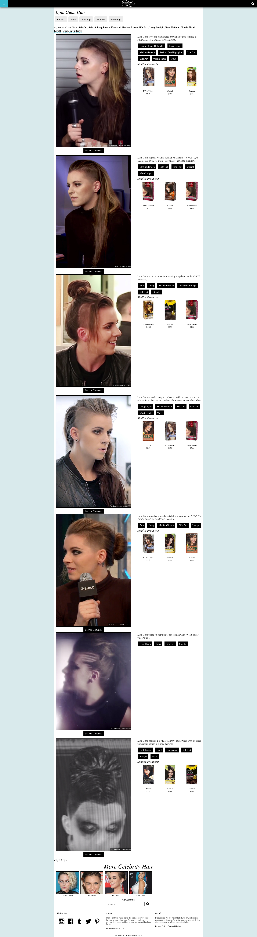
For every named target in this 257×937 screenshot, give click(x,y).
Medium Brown (130, 27)
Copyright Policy (174, 926)
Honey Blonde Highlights (152, 46)
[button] (4, 3)
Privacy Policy (161, 926)
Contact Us (119, 928)
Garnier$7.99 (170, 325)
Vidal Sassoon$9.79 (192, 446)
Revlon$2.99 (170, 207)
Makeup (86, 19)
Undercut (116, 27)
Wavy (65, 30)
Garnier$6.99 (192, 92)
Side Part (143, 27)
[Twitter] (88, 925)
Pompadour (172, 750)
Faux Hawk (145, 644)
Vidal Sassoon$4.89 (192, 325)
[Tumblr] (79, 925)
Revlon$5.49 (148, 790)
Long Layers (103, 27)
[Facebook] (70, 925)
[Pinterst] (97, 925)
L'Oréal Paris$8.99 (148, 92)
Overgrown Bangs (187, 285)
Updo (154, 756)
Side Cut (83, 27)
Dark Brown (75, 30)
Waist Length (159, 58)
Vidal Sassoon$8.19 (148, 207)
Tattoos (101, 19)
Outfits (61, 19)
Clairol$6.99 (170, 92)
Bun (167, 27)
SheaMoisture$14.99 (148, 325)
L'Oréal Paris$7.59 (148, 559)
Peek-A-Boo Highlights (171, 52)
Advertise (110, 928)
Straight (160, 27)
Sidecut (92, 27)
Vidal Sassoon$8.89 (192, 207)
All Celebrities (128, 899)
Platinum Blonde (179, 27)
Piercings (116, 19)
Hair (73, 19)
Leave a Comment (93, 150)
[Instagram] (61, 925)
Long (152, 27)
